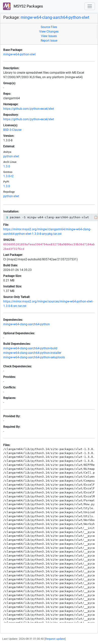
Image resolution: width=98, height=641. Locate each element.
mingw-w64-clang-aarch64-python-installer (32, 353)
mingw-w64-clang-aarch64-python (26, 324)
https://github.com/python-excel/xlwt (28, 109)
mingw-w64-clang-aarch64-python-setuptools (34, 357)
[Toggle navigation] (89, 6)
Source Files (49, 27)
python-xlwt (11, 156)
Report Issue (49, 40)
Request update (55, 638)
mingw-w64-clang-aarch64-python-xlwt (55, 17)
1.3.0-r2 (8, 176)
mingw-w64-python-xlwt (19, 54)
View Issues (49, 36)
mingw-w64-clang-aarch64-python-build (30, 348)
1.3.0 (6, 166)
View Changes (49, 31)
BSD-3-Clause (12, 130)
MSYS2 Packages (28, 6)
